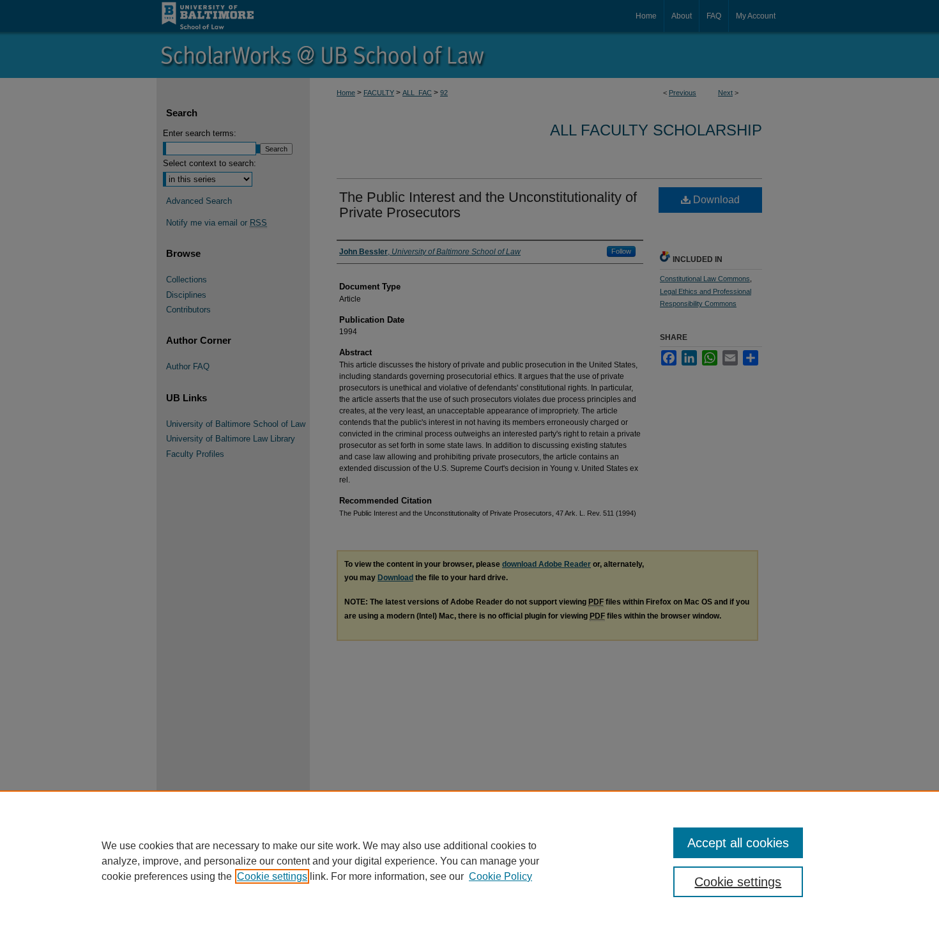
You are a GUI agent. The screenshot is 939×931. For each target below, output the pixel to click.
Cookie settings (272, 876)
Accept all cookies (738, 843)
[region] (469, 860)
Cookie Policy (500, 876)
